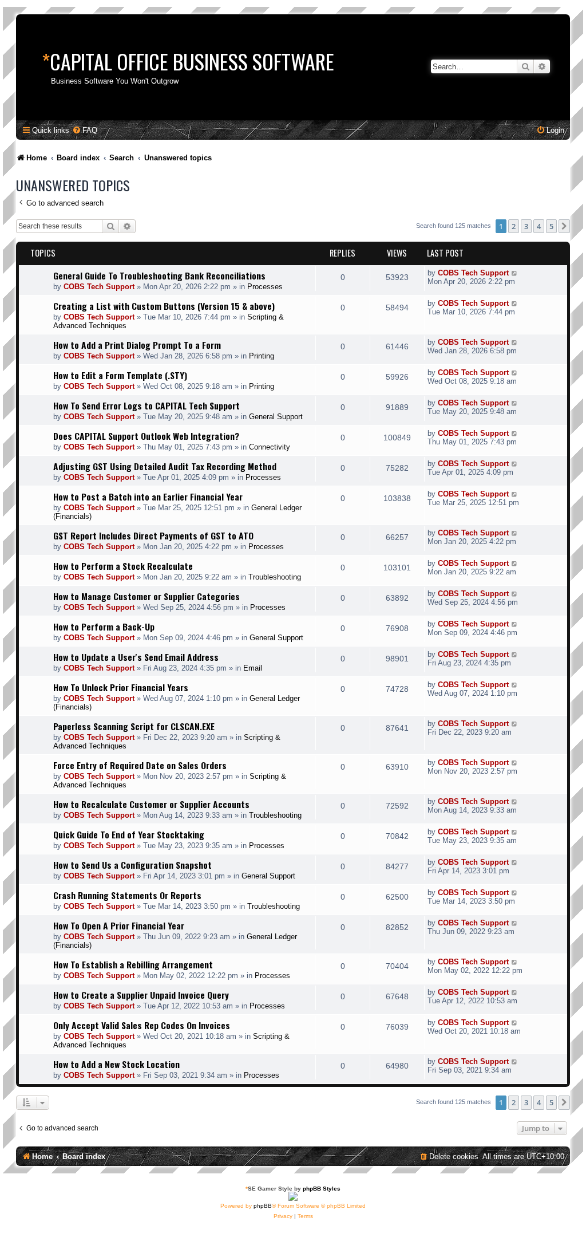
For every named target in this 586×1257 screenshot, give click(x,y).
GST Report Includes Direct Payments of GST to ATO (153, 535)
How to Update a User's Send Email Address (136, 657)
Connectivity (269, 447)
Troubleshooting (274, 577)
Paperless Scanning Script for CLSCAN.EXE (134, 726)
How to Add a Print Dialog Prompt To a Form (137, 345)
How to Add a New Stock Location (116, 1064)
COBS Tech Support (99, 286)
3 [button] (526, 226)
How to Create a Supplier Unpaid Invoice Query (141, 995)
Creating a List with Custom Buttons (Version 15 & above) (164, 306)
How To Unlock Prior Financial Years (120, 687)
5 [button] (551, 226)
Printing (261, 356)
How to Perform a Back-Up (104, 626)
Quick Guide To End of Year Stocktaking (128, 834)
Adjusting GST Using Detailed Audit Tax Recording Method (164, 466)
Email (252, 668)
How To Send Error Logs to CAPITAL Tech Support (146, 405)
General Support (276, 416)
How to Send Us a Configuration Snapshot (132, 865)
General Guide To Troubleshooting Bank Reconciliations (159, 275)
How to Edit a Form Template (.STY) (120, 375)
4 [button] (539, 226)
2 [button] (514, 226)
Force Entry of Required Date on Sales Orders (140, 765)
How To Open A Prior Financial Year (118, 925)
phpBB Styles (321, 1188)
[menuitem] (84, 130)
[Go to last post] (514, 273)
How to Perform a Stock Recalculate (123, 566)
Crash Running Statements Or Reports (127, 895)
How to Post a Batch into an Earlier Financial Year (148, 496)
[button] (564, 226)
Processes (265, 286)
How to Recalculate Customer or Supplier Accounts (151, 804)
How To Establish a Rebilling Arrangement (133, 964)
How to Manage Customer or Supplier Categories (146, 596)
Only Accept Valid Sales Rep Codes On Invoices (141, 1025)
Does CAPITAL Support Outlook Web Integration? (146, 436)
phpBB (263, 1206)
